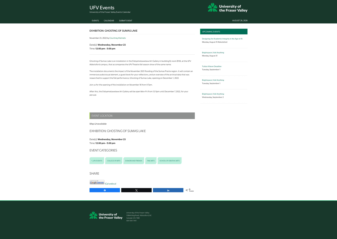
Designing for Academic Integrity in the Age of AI (222, 38)
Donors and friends (133, 160)
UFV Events (102, 7)
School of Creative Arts (170, 160)
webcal (112, 183)
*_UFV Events (96, 160)
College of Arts (113, 160)
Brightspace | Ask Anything (213, 52)
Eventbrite (143, 101)
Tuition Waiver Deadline (211, 66)
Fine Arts (151, 160)
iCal (107, 183)
